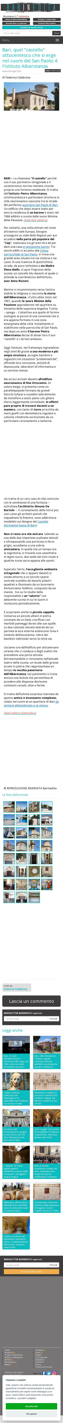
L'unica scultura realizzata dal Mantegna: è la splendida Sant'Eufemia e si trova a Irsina (16, 1098)
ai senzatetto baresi (36, 246)
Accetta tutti (31, 1406)
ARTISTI (8, 1360)
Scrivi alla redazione (13, 1375)
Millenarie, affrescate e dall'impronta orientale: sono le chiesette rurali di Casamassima (16, 1206)
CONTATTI (39, 1362)
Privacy (38, 1364)
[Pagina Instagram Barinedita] (54, 1373)
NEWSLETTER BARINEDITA (23, 1013)
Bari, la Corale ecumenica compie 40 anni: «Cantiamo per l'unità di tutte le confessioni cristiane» (45, 1171)
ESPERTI (38, 1355)
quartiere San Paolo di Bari (40, 205)
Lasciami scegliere (26, 1398)
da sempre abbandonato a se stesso (31, 703)
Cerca (56, 33)
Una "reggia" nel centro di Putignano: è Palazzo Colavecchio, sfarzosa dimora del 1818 (46, 1133)
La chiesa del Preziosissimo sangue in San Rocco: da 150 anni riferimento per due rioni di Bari (15, 1134)
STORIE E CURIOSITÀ (13, 1355)
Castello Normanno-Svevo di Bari (26, 523)
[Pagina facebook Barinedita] (44, 1373)
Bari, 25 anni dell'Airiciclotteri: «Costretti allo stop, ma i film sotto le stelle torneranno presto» (16, 1061)
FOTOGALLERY (41, 1357)
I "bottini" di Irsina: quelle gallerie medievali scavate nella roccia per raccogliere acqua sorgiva (16, 1171)
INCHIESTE (9, 1352)
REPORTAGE (10, 1362)
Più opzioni (31, 1414)
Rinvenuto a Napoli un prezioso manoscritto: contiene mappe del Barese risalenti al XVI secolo (45, 1098)
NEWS (7, 1364)
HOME (7, 1350)
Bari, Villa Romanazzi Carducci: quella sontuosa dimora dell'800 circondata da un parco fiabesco (45, 1061)
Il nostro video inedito (31, 1271)
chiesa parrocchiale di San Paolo (26, 252)
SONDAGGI (39, 1360)
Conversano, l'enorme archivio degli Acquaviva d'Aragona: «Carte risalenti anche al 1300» (46, 1206)
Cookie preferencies (43, 1367)
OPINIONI (39, 1350)
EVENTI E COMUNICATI (14, 1357)
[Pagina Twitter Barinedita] (49, 1373)
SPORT (38, 1352)
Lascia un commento (31, 1001)
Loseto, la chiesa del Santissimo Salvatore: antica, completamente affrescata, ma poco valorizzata (16, 1242)
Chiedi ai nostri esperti (14, 1372)
